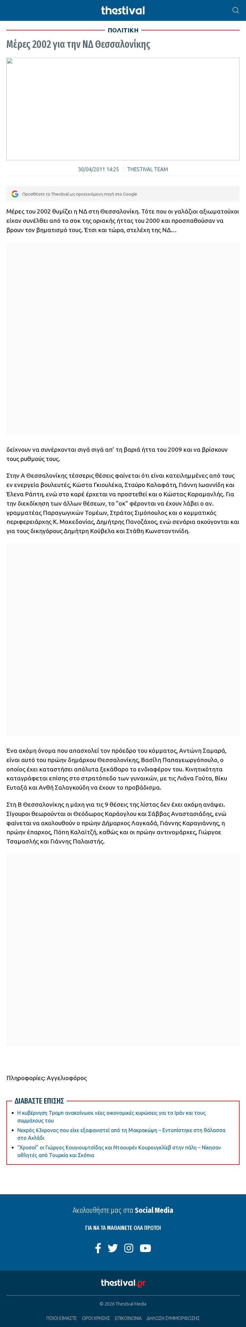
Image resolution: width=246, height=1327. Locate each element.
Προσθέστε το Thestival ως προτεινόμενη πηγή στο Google (79, 194)
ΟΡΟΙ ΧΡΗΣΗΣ (96, 1318)
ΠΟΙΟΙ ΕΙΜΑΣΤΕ (61, 1318)
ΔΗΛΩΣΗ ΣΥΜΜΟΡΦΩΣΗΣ (173, 1318)
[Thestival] (123, 10)
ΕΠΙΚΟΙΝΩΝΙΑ (128, 1318)
